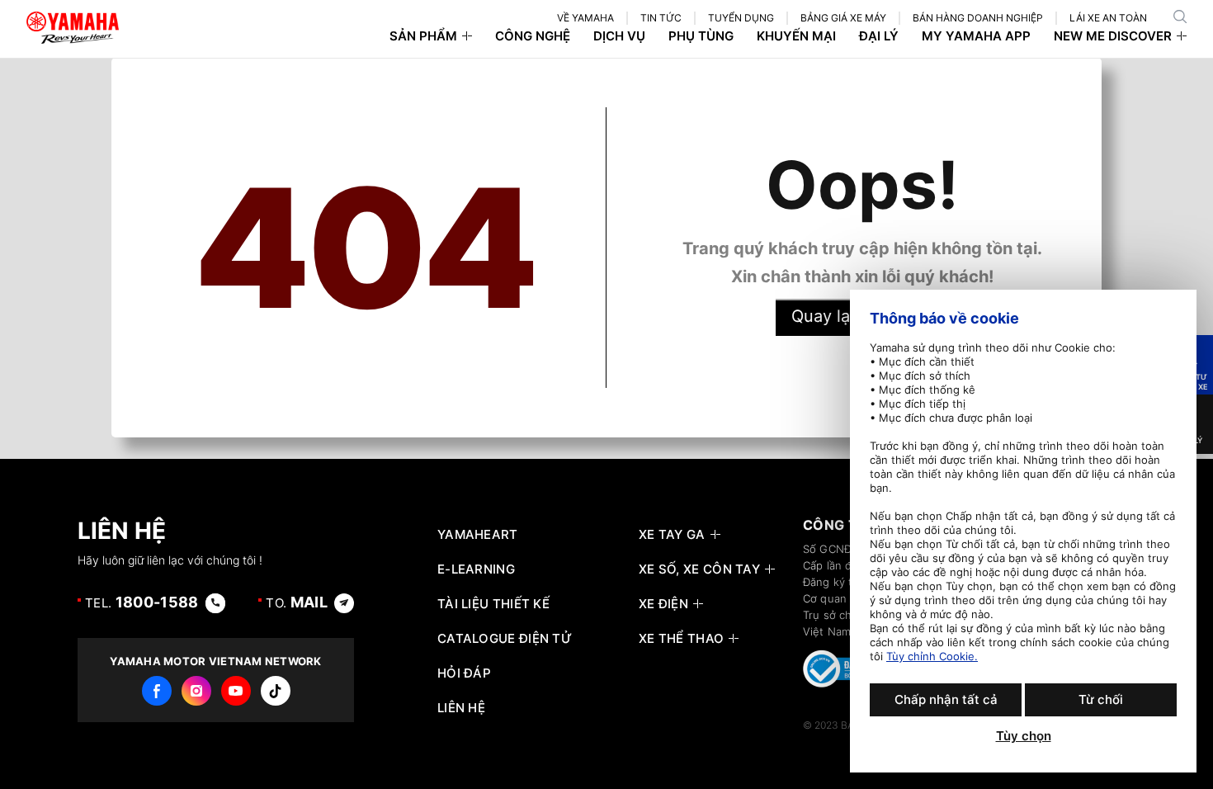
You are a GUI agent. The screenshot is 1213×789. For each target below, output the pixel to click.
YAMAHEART (477, 534)
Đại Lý (879, 36)
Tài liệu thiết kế (493, 604)
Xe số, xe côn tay (699, 569)
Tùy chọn (1023, 736)
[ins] (196, 691)
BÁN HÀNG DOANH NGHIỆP (978, 18)
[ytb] (236, 691)
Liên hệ (461, 708)
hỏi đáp (464, 673)
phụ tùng (701, 36)
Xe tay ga (672, 534)
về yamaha (585, 18)
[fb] (157, 691)
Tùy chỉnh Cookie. (932, 656)
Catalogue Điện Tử (504, 638)
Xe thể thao (681, 638)
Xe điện (663, 604)
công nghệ (532, 36)
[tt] (275, 691)
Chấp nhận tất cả (946, 699)
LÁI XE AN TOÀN (1108, 18)
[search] (1180, 16)
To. (297, 602)
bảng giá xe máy (843, 18)
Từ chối (1100, 699)
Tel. (142, 602)
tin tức (661, 18)
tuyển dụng (741, 18)
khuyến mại (796, 36)
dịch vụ (619, 36)
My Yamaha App (976, 36)
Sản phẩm (423, 36)
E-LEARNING (476, 569)
